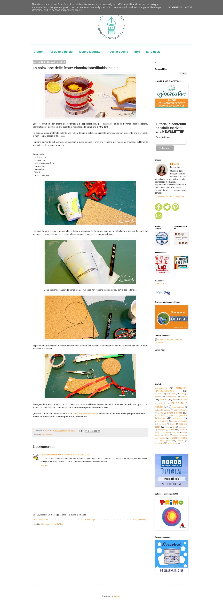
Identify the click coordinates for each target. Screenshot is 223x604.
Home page (90, 519)
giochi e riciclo (174, 412)
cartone (158, 397)
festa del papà (178, 407)
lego (168, 427)
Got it (188, 7)
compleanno (171, 397)
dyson (175, 400)
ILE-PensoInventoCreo (50, 455)
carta (182, 394)
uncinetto (159, 443)
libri (137, 51)
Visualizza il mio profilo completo (169, 197)
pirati (183, 432)
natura (182, 430)
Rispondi (44, 465)
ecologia (162, 403)
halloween (177, 418)
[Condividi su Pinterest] (98, 431)
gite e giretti (160, 415)
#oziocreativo (161, 388)
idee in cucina (118, 51)
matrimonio (183, 427)
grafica (172, 415)
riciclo (167, 435)
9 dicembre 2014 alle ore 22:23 (76, 455)
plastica (157, 435)
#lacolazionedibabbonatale (85, 413)
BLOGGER (159, 394)
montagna (161, 430)
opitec (157, 432)
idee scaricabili (180, 421)
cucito (184, 396)
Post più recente (40, 519)
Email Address (163, 137)
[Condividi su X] (92, 431)
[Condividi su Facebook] (95, 431)
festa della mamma (162, 410)
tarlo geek (153, 51)
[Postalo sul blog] (89, 431)
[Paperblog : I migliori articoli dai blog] (163, 295)
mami (176, 164)
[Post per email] (81, 431)
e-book (38, 51)
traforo (180, 441)
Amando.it (159, 283)
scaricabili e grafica (178, 438)
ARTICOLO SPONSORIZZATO (171, 389)
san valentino (160, 438)
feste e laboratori (91, 51)
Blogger (116, 596)
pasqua (175, 432)
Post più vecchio (140, 519)
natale (172, 429)
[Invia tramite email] (86, 431)
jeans (172, 424)
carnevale (171, 394)
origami (166, 432)
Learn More (175, 7)
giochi (160, 413)
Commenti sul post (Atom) (52, 524)
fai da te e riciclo (61, 51)
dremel (163, 399)
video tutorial (172, 443)
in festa (162, 424)
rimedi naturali (178, 435)
